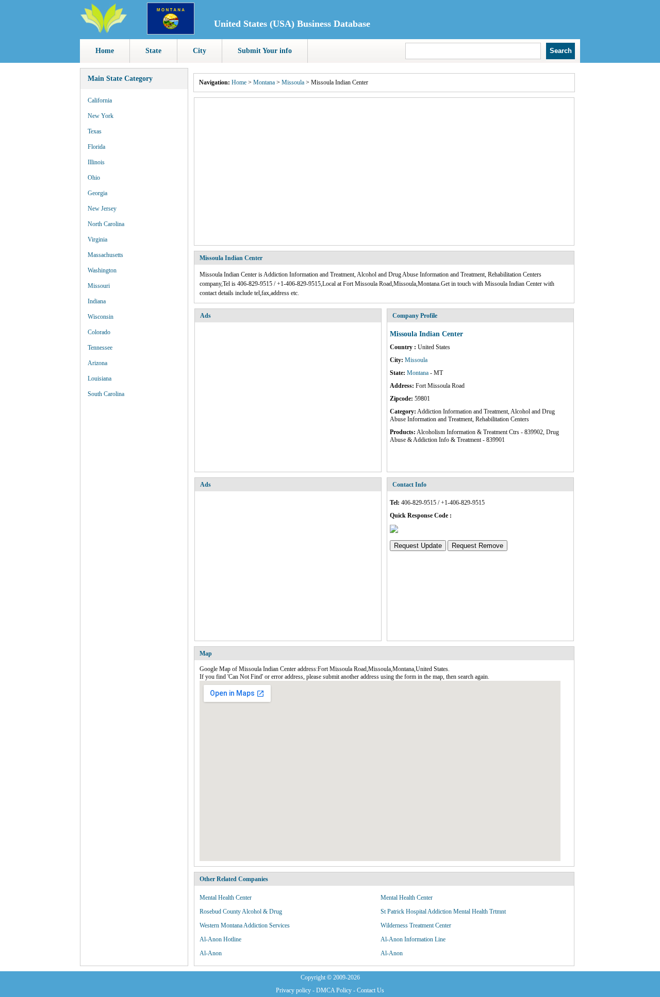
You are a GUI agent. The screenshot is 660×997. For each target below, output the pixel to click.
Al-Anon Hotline (220, 939)
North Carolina (106, 224)
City (199, 51)
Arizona (97, 363)
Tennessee (100, 347)
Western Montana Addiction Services (245, 925)
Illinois (96, 162)
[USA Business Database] (103, 31)
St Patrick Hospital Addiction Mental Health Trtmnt (443, 911)
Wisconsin (100, 316)
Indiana (97, 301)
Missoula (293, 82)
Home (104, 51)
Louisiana (99, 378)
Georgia (97, 193)
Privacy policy (293, 990)
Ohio (94, 177)
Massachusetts (105, 255)
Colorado (99, 332)
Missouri (99, 285)
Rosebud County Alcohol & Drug (241, 911)
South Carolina (106, 394)
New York (100, 115)
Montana (264, 82)
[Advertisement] (384, 171)
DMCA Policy (334, 990)
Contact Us (370, 990)
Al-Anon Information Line (413, 939)
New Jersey (102, 208)
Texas (95, 131)
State (153, 51)
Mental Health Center (226, 897)
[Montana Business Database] (170, 32)
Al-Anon (211, 953)
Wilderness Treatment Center (416, 925)
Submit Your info (265, 51)
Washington (102, 270)
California (100, 100)
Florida (96, 146)
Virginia (97, 239)
